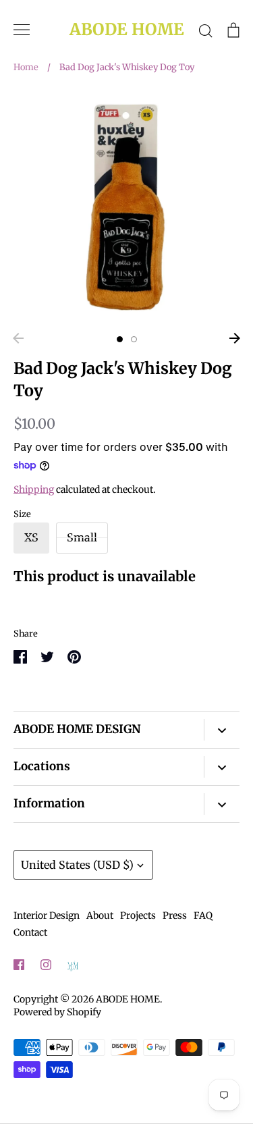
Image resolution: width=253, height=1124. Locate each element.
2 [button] (134, 339)
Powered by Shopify (57, 1012)
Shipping (33, 489)
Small (82, 537)
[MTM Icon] (72, 965)
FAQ (203, 915)
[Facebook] (18, 964)
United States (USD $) (77, 865)
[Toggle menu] (21, 30)
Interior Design (46, 915)
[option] (126, 207)
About (99, 915)
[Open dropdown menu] (222, 730)
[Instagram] (45, 964)
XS (31, 537)
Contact (30, 932)
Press (175, 915)
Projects (138, 915)
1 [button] (120, 339)
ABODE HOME (126, 30)
